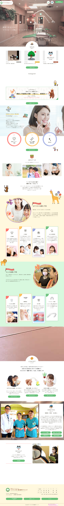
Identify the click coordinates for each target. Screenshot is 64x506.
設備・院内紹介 (56, 435)
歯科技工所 (45, 436)
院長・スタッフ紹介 (56, 432)
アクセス (49, 498)
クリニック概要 (45, 432)
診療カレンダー (32, 103)
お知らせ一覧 (32, 67)
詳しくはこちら (32, 149)
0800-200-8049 (17, 494)
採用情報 (18, 460)
